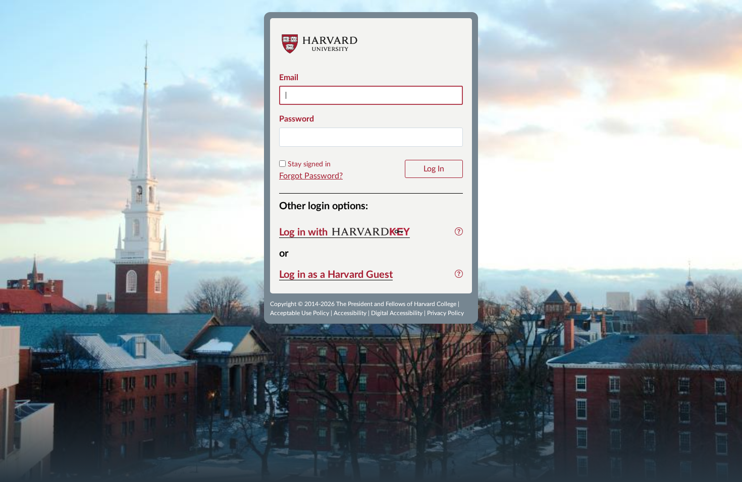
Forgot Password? (311, 176)
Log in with (304, 232)
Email (288, 78)
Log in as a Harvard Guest (336, 275)
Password (296, 119)
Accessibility (350, 313)
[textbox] (371, 137)
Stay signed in (309, 164)
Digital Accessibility (396, 313)
